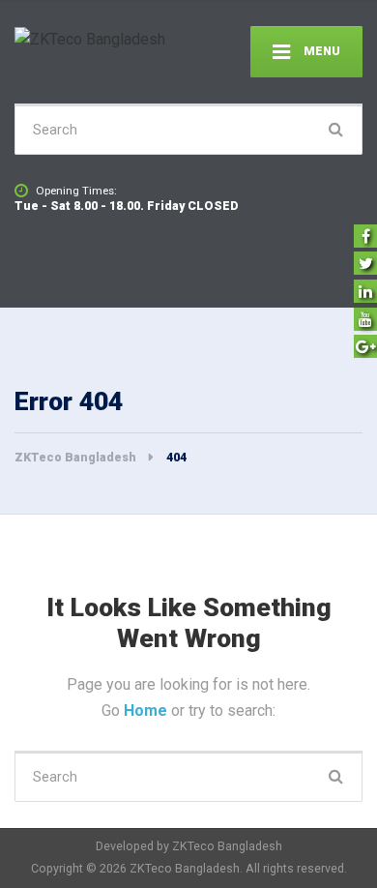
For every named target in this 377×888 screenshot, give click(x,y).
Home (147, 710)
